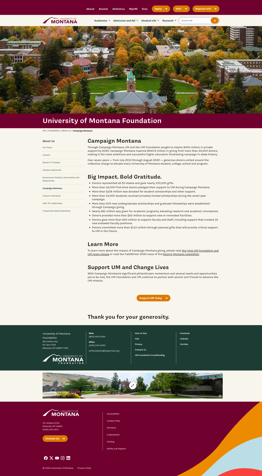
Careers (46, 154)
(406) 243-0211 (51, 429)
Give (145, 9)
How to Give (141, 333)
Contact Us (140, 349)
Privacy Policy (84, 468)
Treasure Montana (52, 195)
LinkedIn (184, 338)
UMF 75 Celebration (52, 203)
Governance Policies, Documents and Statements (61, 179)
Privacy (138, 344)
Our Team (47, 147)
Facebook (185, 333)
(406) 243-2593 (97, 345)
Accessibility (113, 413)
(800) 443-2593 (97, 336)
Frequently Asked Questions (56, 210)
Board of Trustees (51, 162)
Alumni (103, 9)
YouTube (184, 344)
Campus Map (113, 420)
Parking (110, 441)
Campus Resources (52, 170)
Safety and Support (116, 448)
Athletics (118, 9)
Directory (111, 427)
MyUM (133, 9)
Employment (113, 434)
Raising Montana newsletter (181, 254)
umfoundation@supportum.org (104, 350)
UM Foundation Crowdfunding (150, 355)
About (90, 9)
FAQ (137, 338)
